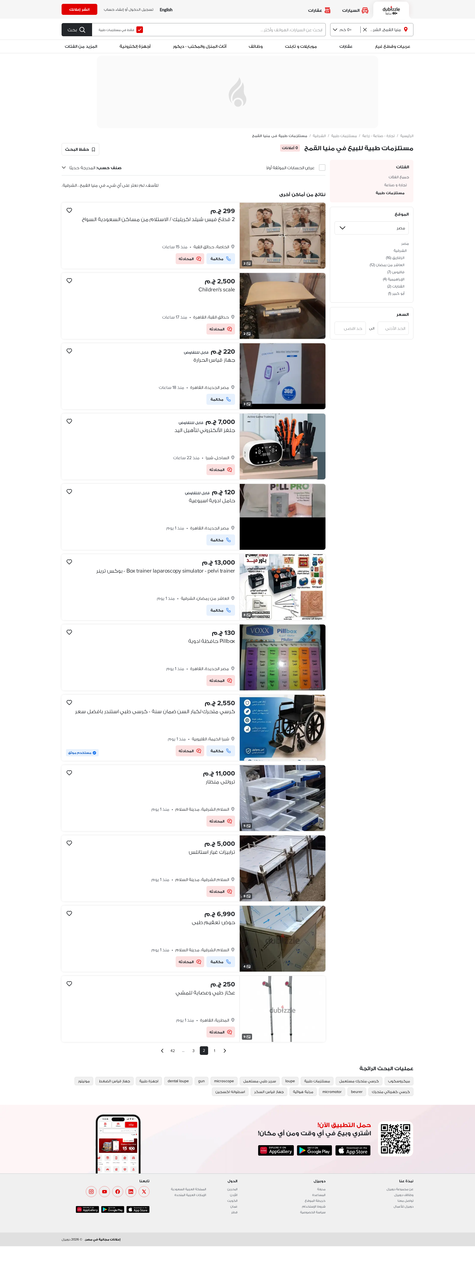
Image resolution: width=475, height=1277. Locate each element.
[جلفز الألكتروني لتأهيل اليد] (193, 446)
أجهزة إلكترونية (135, 46)
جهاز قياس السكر (269, 1091)
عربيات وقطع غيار (392, 46)
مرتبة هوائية (303, 1091)
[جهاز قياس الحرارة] (193, 376)
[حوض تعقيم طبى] (193, 939)
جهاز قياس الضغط (114, 1081)
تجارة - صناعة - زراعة (378, 135)
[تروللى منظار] (193, 798)
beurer (357, 1091)
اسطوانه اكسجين (230, 1091)
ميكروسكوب (399, 1081)
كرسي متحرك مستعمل (359, 1081)
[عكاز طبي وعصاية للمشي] (193, 1009)
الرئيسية (406, 135)
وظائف (256, 46)
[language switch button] (166, 9)
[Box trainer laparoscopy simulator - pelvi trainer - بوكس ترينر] (193, 587)
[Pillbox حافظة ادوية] (193, 657)
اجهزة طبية (148, 1081)
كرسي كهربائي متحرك (391, 1091)
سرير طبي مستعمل (259, 1081)
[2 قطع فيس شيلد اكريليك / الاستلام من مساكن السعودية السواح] (193, 236)
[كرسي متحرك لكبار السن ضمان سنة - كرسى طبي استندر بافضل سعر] (193, 728)
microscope (224, 1081)
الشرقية (319, 135)
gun (201, 1081)
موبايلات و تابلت (301, 46)
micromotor (332, 1091)
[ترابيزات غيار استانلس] (193, 868)
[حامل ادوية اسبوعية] (193, 517)
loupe (290, 1081)
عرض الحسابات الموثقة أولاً (290, 167)
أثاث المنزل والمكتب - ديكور (199, 46)
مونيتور (84, 1081)
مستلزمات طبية (344, 135)
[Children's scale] (193, 306)
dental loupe (178, 1081)
